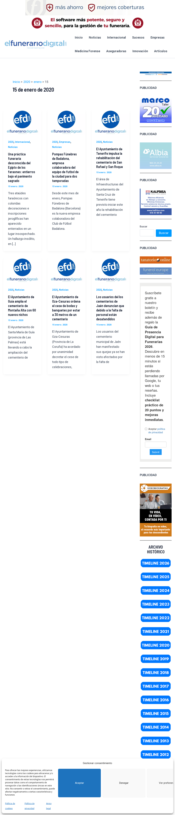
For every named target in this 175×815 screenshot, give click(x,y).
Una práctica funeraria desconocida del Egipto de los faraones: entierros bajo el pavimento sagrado (21, 167)
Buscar (143, 226)
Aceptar (79, 782)
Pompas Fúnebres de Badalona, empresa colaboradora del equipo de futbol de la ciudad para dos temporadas (65, 167)
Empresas (158, 37)
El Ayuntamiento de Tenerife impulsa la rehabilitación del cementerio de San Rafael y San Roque (109, 158)
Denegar (124, 782)
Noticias (95, 37)
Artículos (160, 51)
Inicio (79, 37)
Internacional (116, 37)
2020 (11, 142)
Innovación (140, 51)
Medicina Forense (87, 51)
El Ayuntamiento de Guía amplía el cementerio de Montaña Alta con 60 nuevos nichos (22, 306)
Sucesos (138, 37)
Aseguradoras (116, 51)
